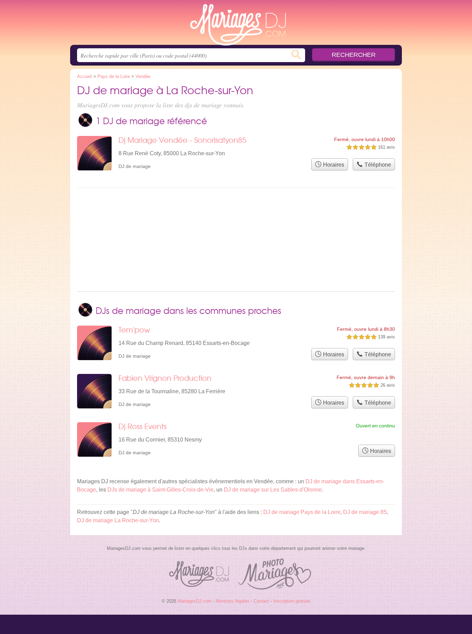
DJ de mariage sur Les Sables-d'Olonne (273, 490)
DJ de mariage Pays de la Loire (301, 512)
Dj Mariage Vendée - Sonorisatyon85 (182, 140)
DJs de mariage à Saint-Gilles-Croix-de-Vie (160, 490)
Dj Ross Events (143, 426)
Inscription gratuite (291, 601)
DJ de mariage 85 (365, 512)
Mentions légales (232, 601)
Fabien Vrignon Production (165, 378)
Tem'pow (134, 329)
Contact (261, 601)
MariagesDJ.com (236, 24)
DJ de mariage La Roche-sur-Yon (118, 520)
